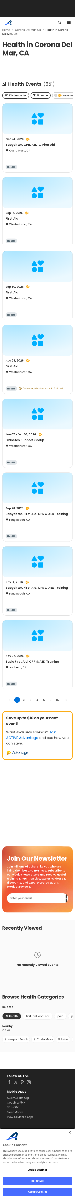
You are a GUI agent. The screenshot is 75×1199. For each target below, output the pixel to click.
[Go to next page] (66, 700)
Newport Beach (18, 1039)
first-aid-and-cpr (37, 1016)
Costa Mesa (45, 1039)
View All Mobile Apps (20, 1117)
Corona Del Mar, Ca (28, 30)
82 (57, 700)
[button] (41, 95)
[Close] (70, 1132)
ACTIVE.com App (18, 1098)
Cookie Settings (38, 1169)
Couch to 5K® (16, 1103)
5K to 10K (12, 1107)
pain (60, 1016)
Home (6, 30)
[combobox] (15, 95)
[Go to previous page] (9, 700)
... (51, 700)
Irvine (64, 1039)
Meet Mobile (15, 1112)
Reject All (37, 1181)
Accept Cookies (37, 1191)
